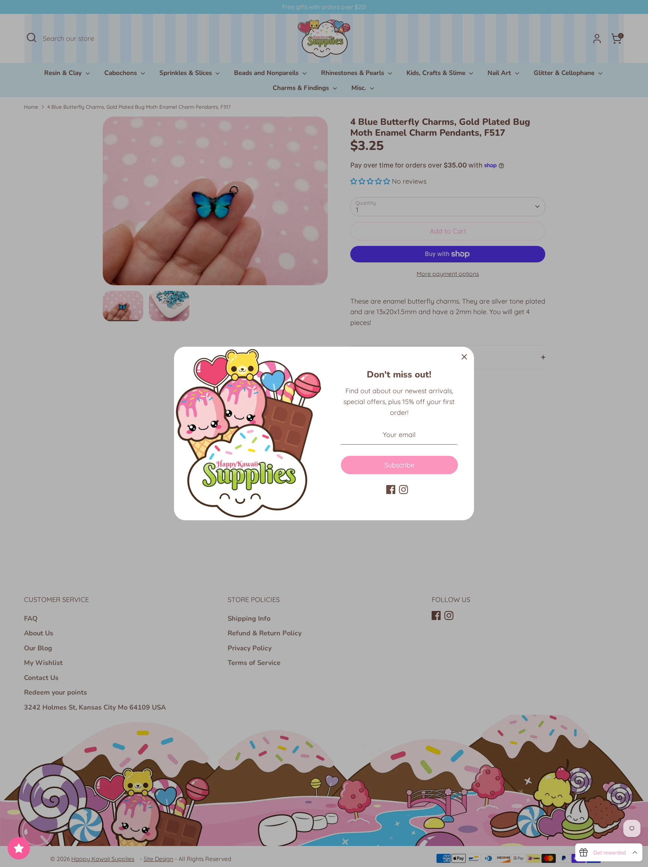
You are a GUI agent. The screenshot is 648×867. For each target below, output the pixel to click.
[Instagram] (403, 489)
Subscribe (399, 465)
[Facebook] (390, 489)
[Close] (464, 356)
